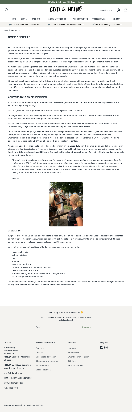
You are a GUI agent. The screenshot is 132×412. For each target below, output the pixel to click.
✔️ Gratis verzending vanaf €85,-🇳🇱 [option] (107, 24)
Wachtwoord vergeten (78, 356)
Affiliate (72, 361)
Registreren (73, 352)
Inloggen (72, 348)
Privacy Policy (42, 365)
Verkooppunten (80, 19)
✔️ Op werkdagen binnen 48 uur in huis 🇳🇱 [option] (66, 24)
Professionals (99, 19)
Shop (23, 19)
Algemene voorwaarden (47, 361)
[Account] (118, 10)
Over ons (36, 19)
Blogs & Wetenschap (57, 19)
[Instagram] (106, 347)
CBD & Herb (31, 405)
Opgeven (86, 327)
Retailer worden (75, 365)
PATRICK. (39, 405)
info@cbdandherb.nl (13, 373)
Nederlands (105, 10)
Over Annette (15, 30)
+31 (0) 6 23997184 (12, 356)
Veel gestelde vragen (46, 356)
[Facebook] (101, 347)
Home (14, 19)
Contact (116, 19)
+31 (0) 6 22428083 (12, 365)
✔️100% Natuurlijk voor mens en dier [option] (24, 24)
